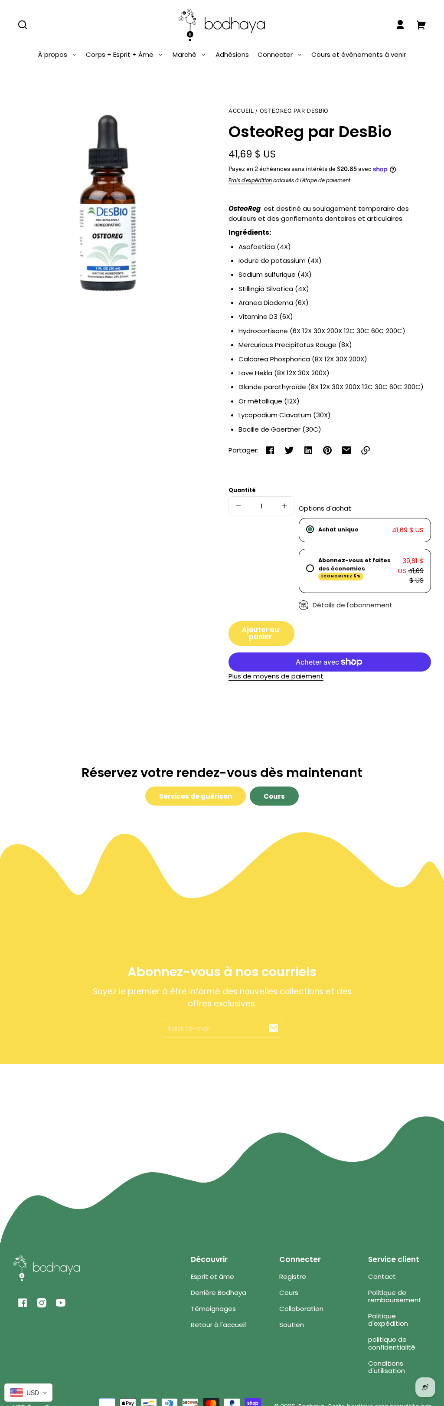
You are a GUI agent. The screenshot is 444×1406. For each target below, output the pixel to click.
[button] (22, 24)
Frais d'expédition (250, 180)
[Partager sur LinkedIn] (308, 450)
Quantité (242, 490)
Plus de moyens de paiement (276, 676)
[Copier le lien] (365, 450)
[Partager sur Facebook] (270, 450)
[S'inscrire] (273, 1028)
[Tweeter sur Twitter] (289, 450)
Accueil (241, 111)
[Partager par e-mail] (346, 450)
